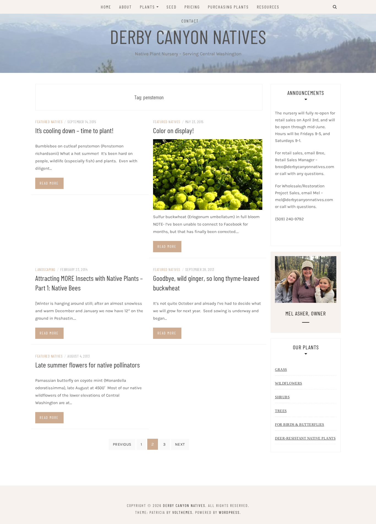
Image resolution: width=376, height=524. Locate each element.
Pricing (192, 6)
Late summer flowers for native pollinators (87, 364)
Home (106, 6)
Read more (49, 183)
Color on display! (173, 130)
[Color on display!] (208, 174)
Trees (281, 411)
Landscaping (45, 269)
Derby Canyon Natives (188, 36)
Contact (190, 20)
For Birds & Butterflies (299, 425)
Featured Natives (48, 121)
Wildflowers (288, 383)
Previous (122, 444)
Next (180, 444)
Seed (171, 6)
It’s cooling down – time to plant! (74, 130)
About (125, 6)
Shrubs (282, 397)
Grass (281, 369)
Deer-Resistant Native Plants (305, 438)
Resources (268, 6)
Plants (147, 6)
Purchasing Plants (228, 6)
